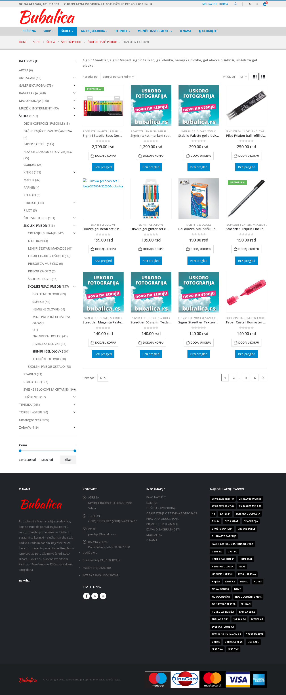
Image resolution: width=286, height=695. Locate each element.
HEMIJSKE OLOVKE (45, 309)
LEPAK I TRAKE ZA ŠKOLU (46, 256)
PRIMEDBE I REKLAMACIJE (162, 524)
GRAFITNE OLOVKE (46, 294)
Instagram (103, 596)
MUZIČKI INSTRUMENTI (153, 31)
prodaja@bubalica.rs (102, 534)
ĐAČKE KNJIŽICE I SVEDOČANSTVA (47, 131)
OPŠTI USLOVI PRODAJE (161, 508)
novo (238, 589)
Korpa (223, 4)
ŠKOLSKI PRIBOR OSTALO (46, 366)
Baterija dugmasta (248, 513)
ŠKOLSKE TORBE (35, 218)
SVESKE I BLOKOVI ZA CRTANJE (45, 389)
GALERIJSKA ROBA (93, 31)
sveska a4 (239, 619)
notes (258, 581)
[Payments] (206, 679)
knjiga (216, 581)
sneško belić (220, 619)
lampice (230, 581)
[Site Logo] (47, 15)
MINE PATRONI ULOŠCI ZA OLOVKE (245, 131)
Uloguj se (209, 31)
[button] (235, 4)
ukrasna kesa (233, 642)
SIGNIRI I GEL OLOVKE (121, 131)
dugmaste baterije (224, 536)
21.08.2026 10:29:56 (250, 498)
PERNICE (29, 203)
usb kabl (253, 642)
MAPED (28, 180)
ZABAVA (25, 427)
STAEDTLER (116, 318)
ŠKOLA (65, 31)
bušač (215, 521)
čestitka (217, 649)
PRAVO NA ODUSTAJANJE (162, 519)
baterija (225, 513)
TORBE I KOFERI (30, 412)
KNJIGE (28, 172)
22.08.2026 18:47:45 (223, 506)
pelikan (245, 604)
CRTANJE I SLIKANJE (42, 233)
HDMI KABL (246, 558)
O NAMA (185, 31)
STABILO (211, 131)
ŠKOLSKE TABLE (39, 279)
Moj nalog (209, 4)
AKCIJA (23, 70)
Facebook (86, 596)
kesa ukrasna (247, 574)
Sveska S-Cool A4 (223, 626)
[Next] (263, 377)
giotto (232, 551)
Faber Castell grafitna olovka (232, 543)
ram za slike (247, 611)
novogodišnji (221, 596)
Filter (68, 460)
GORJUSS (29, 165)
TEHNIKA (121, 31)
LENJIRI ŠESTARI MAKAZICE (47, 248)
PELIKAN (29, 195)
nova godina (220, 589)
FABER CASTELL (234, 318)
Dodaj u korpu (105, 156)
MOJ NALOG (154, 535)
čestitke (233, 649)
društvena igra (222, 528)
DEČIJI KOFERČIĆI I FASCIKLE (43, 123)
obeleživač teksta (224, 604)
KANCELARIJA (28, 93)
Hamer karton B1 (223, 558)
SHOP (47, 31)
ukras (216, 642)
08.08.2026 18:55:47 (223, 498)
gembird (217, 551)
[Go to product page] (151, 105)
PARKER (29, 187)
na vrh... (25, 580)
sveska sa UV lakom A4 (226, 634)
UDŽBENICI (31, 397)
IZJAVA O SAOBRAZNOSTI (163, 529)
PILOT (27, 210)
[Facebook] (242, 4)
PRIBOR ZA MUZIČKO (43, 263)
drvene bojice (246, 528)
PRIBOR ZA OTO (39, 271)
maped (244, 581)
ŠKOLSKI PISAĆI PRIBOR (44, 286)
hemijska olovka (222, 566)
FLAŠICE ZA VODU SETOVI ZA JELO (47, 152)
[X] (249, 4)
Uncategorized (29, 420)
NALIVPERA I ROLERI (46, 336)
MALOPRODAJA (30, 100)
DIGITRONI (35, 241)
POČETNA (29, 31)
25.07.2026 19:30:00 (250, 506)
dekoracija (251, 521)
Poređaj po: (90, 77)
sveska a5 (257, 619)
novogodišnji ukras (248, 596)
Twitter (94, 596)
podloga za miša (223, 611)
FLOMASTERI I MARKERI (95, 131)
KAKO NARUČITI (156, 497)
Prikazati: (229, 77)
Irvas (242, 566)
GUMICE (38, 301)
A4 (213, 513)
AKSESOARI (27, 78)
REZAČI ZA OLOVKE (46, 344)
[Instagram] (257, 4)
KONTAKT (152, 503)
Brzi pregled (103, 167)
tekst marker (255, 634)
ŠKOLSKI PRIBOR (35, 225)
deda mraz (231, 521)
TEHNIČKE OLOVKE (46, 359)
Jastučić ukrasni (222, 574)
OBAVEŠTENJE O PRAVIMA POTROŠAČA (171, 513)
